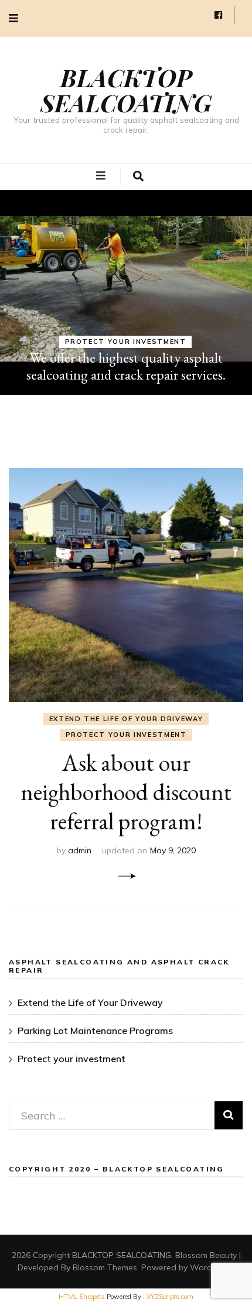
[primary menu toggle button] (102, 176)
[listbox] (126, 292)
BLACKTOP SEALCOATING (126, 89)
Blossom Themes (105, 1267)
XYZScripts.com (170, 1297)
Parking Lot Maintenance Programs (95, 1030)
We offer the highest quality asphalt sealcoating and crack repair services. (126, 366)
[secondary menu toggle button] (13, 18)
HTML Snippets (82, 1297)
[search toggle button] (138, 176)
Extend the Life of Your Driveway (126, 719)
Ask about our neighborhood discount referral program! (126, 791)
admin (79, 850)
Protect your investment (125, 341)
